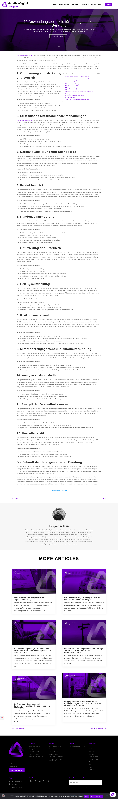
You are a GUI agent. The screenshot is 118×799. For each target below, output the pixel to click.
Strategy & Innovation (55, 746)
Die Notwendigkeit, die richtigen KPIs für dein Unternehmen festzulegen (82, 599)
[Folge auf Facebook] (35, 781)
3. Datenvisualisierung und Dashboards (75, 80)
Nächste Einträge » (98, 728)
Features (75, 4)
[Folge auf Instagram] (31, 781)
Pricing (91, 762)
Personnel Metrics (34, 754)
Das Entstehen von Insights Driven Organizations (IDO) (29, 599)
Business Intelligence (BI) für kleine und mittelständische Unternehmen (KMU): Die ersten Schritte (32, 650)
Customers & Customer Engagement (56, 759)
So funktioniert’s (64, 4)
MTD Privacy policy (96, 796)
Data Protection (93, 757)
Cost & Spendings (34, 751)
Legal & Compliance (94, 759)
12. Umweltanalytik (70, 97)
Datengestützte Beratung (24, 55)
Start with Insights (16, 770)
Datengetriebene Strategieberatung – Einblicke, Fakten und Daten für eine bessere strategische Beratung (84, 703)
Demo (10, 763)
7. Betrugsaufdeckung (71, 88)
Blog (90, 746)
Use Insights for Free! (58, 36)
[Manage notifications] (3, 795)
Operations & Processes (56, 757)
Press (90, 767)
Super (86, 796)
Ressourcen (95, 4)
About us (91, 751)
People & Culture (54, 749)
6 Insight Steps (13, 766)
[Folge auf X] (44, 781)
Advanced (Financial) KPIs (36, 757)
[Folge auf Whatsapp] (48, 781)
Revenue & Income (34, 746)
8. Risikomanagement (71, 90)
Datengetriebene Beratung (59, 490)
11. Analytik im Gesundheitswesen (74, 96)
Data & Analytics (53, 754)
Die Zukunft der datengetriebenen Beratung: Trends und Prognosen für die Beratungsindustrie (83, 650)
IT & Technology (53, 751)
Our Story (92, 754)
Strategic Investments (35, 749)
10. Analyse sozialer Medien (72, 94)
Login (109, 4)
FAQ (90, 764)
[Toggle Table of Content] (97, 73)
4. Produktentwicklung (71, 82)
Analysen (84, 4)
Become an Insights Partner (77, 746)
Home (55, 4)
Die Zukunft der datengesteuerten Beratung (77, 99)
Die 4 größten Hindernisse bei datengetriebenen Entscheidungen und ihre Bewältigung (32, 706)
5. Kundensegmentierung (72, 84)
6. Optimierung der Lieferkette (73, 86)
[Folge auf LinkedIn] (39, 781)
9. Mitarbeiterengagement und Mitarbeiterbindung (79, 92)
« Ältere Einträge (19, 728)
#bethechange (93, 749)
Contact (91, 769)
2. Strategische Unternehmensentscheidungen (77, 78)
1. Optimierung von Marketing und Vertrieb (77, 76)
